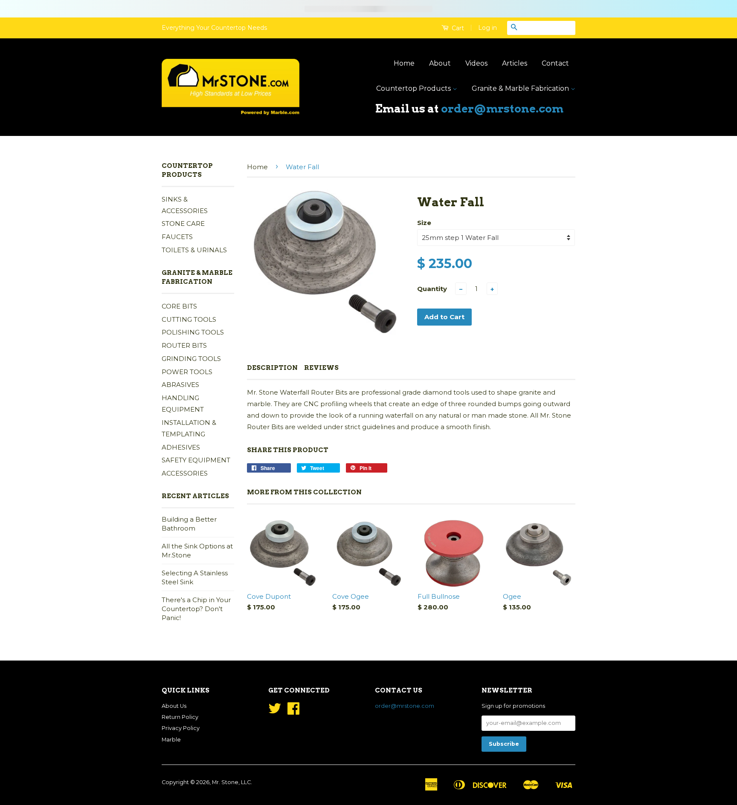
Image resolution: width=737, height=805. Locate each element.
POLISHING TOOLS (193, 332)
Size (424, 223)
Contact (555, 63)
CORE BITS (179, 306)
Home (404, 63)
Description (272, 368)
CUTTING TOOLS (189, 319)
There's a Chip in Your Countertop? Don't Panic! (196, 609)
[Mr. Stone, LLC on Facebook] (293, 711)
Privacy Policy (181, 728)
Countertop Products (414, 88)
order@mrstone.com (502, 108)
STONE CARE (183, 223)
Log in (487, 28)
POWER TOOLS (187, 372)
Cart (457, 28)
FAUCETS (177, 237)
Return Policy (180, 717)
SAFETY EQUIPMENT (196, 460)
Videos (476, 63)
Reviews (321, 368)
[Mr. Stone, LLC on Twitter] (274, 711)
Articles (514, 63)
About (440, 63)
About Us (174, 706)
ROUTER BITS (184, 345)
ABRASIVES (180, 385)
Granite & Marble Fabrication (521, 88)
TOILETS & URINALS (194, 250)
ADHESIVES (181, 447)
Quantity (432, 289)
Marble (171, 739)
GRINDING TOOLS (191, 359)
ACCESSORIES (185, 473)
